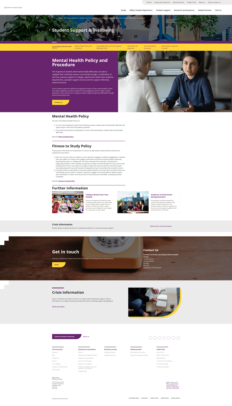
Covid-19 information (85, 361)
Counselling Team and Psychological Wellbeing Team (109, 47)
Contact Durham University (64, 337)
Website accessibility (85, 364)
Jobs (53, 355)
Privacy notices (175, 398)
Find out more (58, 307)
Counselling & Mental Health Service (62, 47)
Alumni (149, 2)
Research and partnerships (139, 355)
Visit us (218, 10)
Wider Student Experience (141, 10)
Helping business (109, 352)
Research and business (184, 10)
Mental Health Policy (66, 137)
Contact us (58, 102)
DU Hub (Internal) (162, 364)
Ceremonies (56, 370)
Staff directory (161, 358)
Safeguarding (82, 371)
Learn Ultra (160, 352)
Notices (80, 352)
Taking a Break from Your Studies (97, 196)
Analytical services (110, 355)
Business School (178, 2)
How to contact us (214, 2)
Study (123, 10)
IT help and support (163, 367)
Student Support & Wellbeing (88, 18)
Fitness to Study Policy (67, 181)
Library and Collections (162, 2)
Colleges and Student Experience (68, 18)
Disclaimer (144, 398)
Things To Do (191, 2)
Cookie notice (165, 398)
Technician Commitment (164, 361)
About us (202, 2)
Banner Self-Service (163, 355)
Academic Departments (59, 367)
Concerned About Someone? (150, 47)
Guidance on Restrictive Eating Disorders (161, 196)
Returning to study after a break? (170, 47)
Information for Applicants (132, 47)
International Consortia (137, 352)
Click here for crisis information (161, 226)
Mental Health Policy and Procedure (134, 18)
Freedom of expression (85, 358)
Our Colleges (56, 364)
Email (56, 265)
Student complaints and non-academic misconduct (87, 367)
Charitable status (134, 398)
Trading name (154, 398)
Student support (163, 10)
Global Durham (205, 10)
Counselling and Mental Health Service (110, 18)
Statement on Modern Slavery (87, 355)
